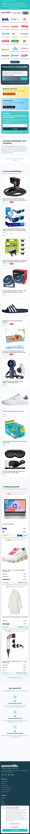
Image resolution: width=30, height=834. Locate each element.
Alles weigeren (15, 827)
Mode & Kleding (4, 781)
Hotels (2, 801)
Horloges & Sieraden (5, 789)
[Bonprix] (5, 55)
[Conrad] (15, 55)
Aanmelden (15, 128)
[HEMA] (5, 41)
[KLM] (15, 48)
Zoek (24, 78)
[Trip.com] (5, 34)
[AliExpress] (24, 48)
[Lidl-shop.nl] (24, 41)
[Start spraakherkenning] (4, 78)
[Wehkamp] (15, 34)
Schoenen (3, 783)
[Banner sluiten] (28, 6)
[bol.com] (5, 19)
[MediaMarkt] (5, 26)
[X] (5, 775)
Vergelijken (3, 803)
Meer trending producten (14, 677)
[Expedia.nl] (24, 34)
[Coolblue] (24, 19)
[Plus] (5, 49)
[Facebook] (2, 775)
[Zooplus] (15, 41)
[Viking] (24, 26)
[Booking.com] (15, 19)
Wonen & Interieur (5, 791)
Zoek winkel (14, 62)
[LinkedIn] (12, 775)
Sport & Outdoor (5, 785)
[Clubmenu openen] (25, 13)
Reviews (3, 797)
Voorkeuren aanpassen (15, 823)
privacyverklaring (18, 131)
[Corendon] (15, 26)
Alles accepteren (15, 830)
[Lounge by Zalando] (24, 55)
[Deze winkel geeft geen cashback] (19, 31)
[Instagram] (9, 775)
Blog (2, 799)
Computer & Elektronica (6, 787)
